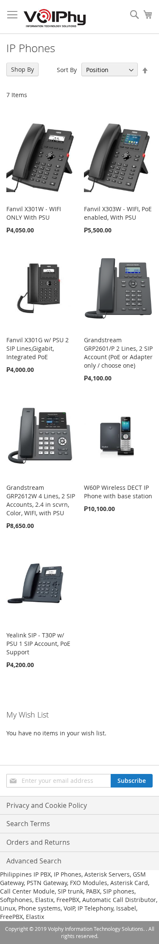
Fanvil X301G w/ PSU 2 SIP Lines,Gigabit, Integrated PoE (37, 348)
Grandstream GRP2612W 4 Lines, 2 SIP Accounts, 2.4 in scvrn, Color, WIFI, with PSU (40, 500)
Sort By (67, 70)
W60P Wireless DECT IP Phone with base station (118, 491)
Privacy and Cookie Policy (46, 805)
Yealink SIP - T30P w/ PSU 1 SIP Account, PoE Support (38, 643)
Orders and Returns (38, 842)
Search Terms (28, 823)
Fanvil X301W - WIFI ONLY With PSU (33, 213)
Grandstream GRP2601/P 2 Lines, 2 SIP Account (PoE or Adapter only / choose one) (118, 352)
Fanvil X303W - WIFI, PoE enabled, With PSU (118, 213)
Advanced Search (33, 861)
